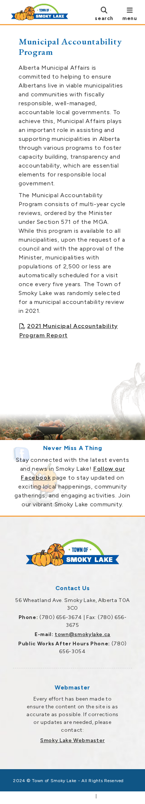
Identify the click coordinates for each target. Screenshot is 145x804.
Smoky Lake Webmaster (72, 740)
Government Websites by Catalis (54, 796)
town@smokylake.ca (82, 634)
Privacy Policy (115, 796)
